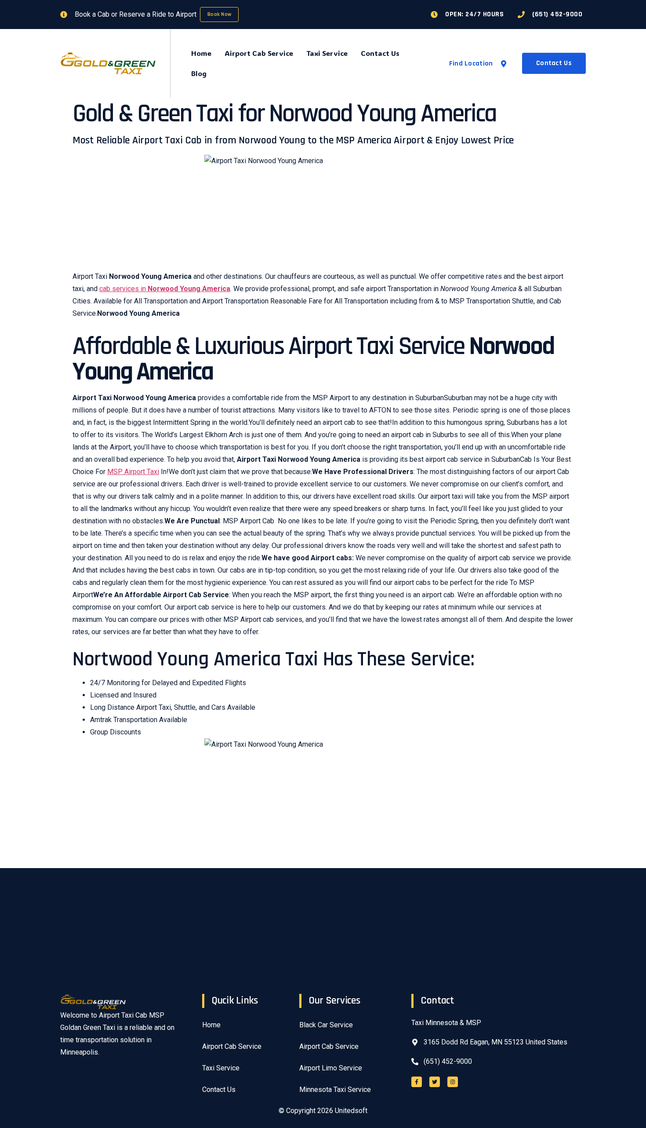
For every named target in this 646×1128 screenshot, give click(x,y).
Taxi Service (327, 53)
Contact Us (380, 53)
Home (201, 53)
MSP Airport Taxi (133, 471)
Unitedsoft (351, 1110)
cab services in (164, 289)
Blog (199, 73)
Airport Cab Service (259, 53)
